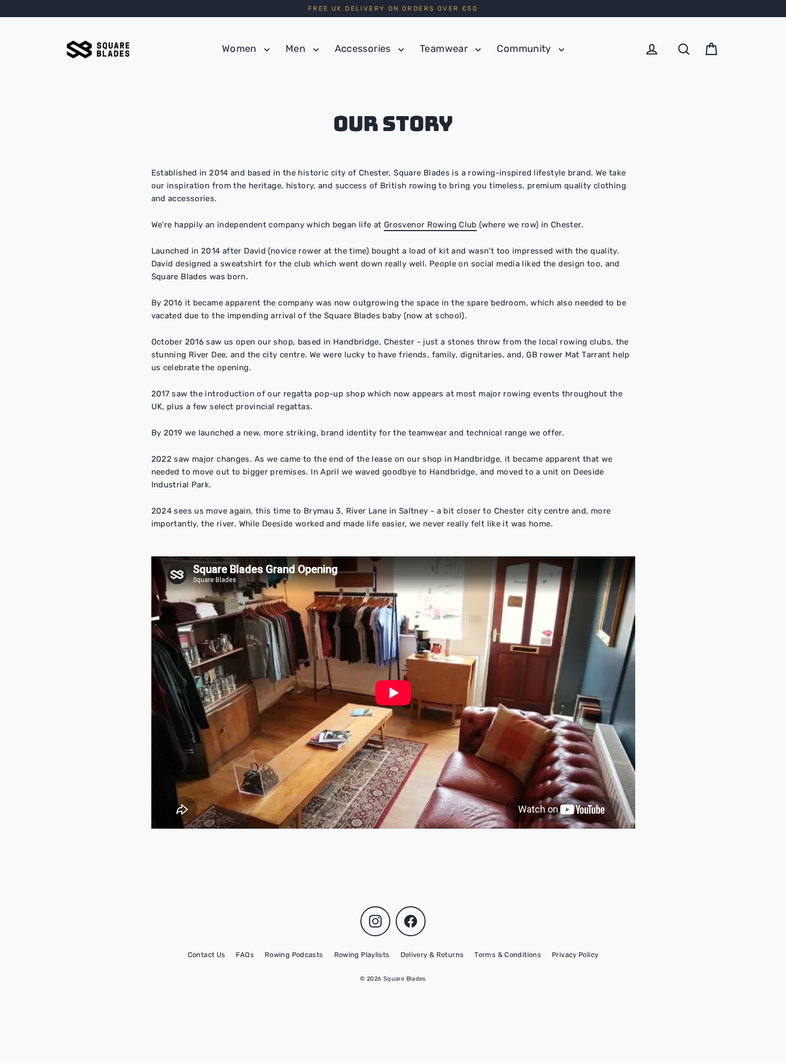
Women (240, 49)
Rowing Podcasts (294, 955)
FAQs (245, 955)
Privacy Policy (575, 955)
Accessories (364, 49)
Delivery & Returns (432, 955)
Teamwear (445, 49)
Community (525, 49)
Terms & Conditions (507, 955)
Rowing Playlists (362, 955)
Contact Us (207, 955)
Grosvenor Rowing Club (430, 225)
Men (297, 49)
